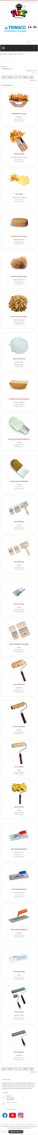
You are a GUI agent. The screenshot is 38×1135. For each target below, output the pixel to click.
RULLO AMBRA (19, 766)
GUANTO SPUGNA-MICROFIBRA (19, 481)
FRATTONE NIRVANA (19, 971)
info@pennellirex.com (11, 1102)
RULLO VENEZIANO (19, 684)
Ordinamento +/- (6, 68)
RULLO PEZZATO (19, 807)
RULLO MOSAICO (19, 1052)
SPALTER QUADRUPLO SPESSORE (19, 644)
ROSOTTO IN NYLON (19, 359)
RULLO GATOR (19, 1012)
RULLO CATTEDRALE (19, 726)
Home (5, 54)
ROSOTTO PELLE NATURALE (19, 316)
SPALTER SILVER (19, 521)
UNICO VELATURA (19, 604)
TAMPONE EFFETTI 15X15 (19, 113)
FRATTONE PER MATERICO (19, 889)
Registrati (34, 1)
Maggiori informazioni (15, 1131)
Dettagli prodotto (19, 121)
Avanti (25, 77)
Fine (31, 77)
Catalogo (10, 54)
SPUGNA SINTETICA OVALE (19, 236)
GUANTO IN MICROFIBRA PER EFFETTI (19, 439)
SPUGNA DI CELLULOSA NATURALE (19, 399)
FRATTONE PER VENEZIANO (19, 849)
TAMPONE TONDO (19, 154)
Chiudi (4, 1131)
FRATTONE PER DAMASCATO (19, 929)
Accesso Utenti (26, 1)
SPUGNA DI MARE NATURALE (19, 276)
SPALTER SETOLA (19, 562)
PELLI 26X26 (19, 194)
